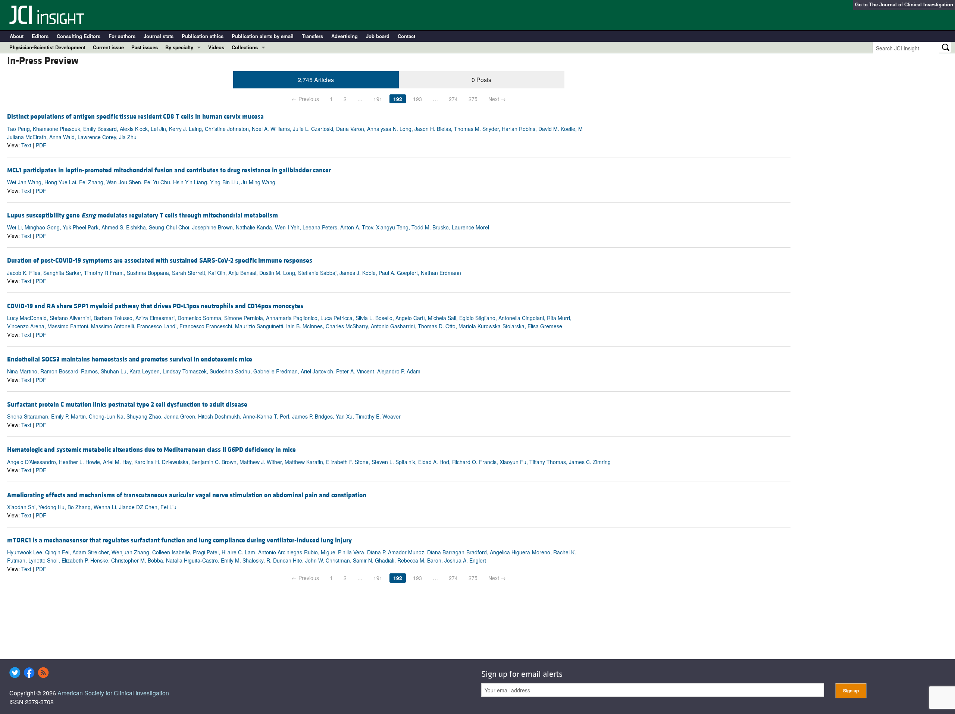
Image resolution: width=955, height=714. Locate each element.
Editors (40, 36)
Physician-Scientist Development (47, 47)
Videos (216, 47)
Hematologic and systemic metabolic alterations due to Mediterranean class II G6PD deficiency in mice (151, 449)
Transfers (312, 36)
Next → (497, 99)
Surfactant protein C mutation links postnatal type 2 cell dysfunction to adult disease (127, 404)
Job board (377, 36)
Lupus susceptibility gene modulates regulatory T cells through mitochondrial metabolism (142, 215)
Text (26, 145)
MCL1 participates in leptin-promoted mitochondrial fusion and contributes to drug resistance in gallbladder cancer (169, 170)
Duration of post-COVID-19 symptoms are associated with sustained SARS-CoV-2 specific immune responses (159, 260)
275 (473, 99)
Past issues (144, 47)
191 (377, 99)
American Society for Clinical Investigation (113, 693)
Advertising (344, 36)
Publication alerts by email (263, 36)
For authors (122, 36)
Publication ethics (202, 36)
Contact (406, 36)
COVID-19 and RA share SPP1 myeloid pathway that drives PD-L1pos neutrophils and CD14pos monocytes (155, 306)
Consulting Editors (78, 36)
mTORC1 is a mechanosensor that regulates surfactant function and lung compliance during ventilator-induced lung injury (179, 540)
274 (453, 99)
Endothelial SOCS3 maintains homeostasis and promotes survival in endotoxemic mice (129, 359)
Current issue (108, 47)
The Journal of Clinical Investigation (911, 4)
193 (417, 99)
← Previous (305, 99)
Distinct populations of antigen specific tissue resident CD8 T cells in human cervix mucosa (135, 116)
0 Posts (481, 79)
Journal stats (158, 36)
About (17, 36)
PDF (41, 145)
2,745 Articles (316, 79)
